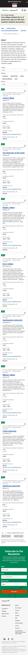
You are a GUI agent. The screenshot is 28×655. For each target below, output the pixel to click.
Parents (4, 616)
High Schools (5, 613)
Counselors (5, 608)
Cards (3, 84)
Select (3, 584)
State (16, 79)
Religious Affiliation (7, 79)
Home (2, 28)
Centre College (8, 98)
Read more (21, 279)
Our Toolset (18, 608)
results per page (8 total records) (15, 533)
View (14, 5)
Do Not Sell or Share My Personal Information (20, 632)
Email (2, 573)
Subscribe (14, 591)
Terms (17, 625)
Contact (17, 615)
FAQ (16, 618)
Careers (17, 610)
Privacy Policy (19, 623)
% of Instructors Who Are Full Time (9, 30)
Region (22, 76)
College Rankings (11, 28)
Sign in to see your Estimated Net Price (12, 134)
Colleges (4, 611)
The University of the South (14, 153)
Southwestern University (12, 320)
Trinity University (9, 431)
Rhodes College (9, 208)
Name (2, 566)
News (16, 613)
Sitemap (17, 620)
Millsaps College (9, 375)
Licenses (17, 628)
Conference (23, 30)
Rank (3, 70)
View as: (3, 81)
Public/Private (14, 76)
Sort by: (3, 67)
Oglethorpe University (11, 486)
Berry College (8, 264)
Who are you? (5, 581)
